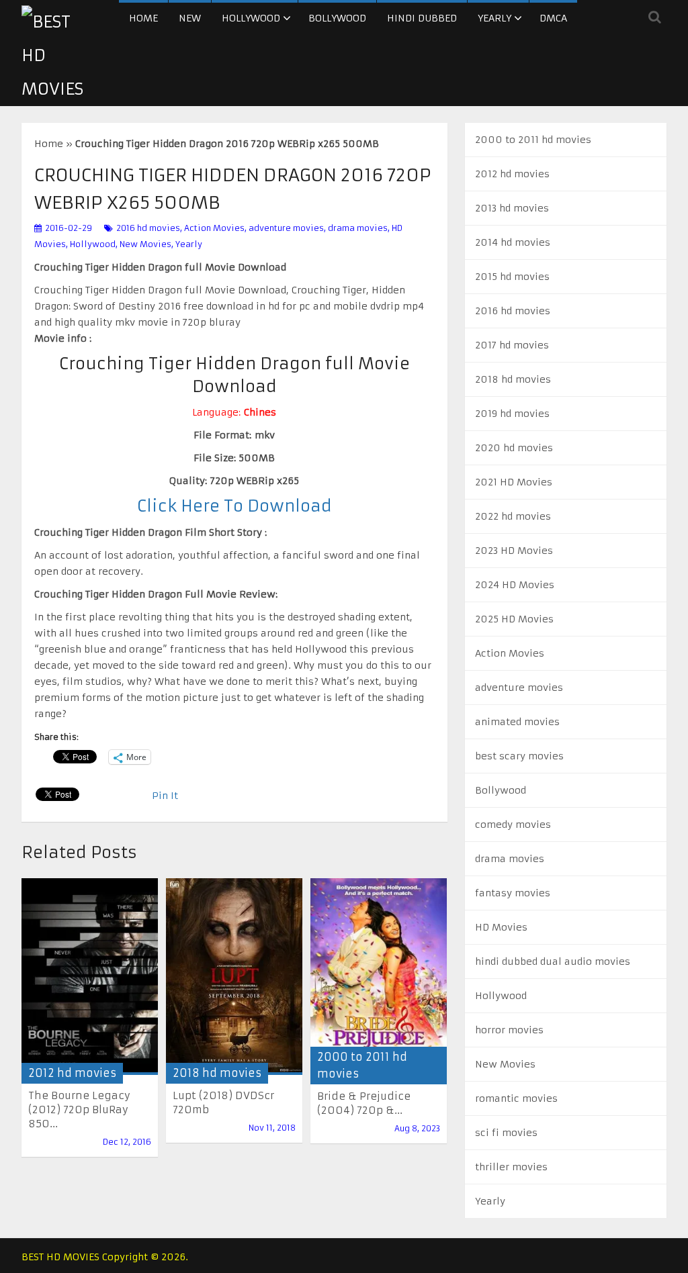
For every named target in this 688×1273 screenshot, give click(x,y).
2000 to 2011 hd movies (533, 140)
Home (143, 18)
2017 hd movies (512, 345)
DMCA (553, 18)
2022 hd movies (513, 516)
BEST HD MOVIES (60, 1257)
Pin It (165, 796)
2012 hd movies (72, 1073)
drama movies (358, 228)
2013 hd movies (512, 208)
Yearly (494, 18)
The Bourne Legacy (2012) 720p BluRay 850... (79, 1109)
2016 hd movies (148, 228)
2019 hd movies (512, 414)
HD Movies (501, 927)
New (190, 18)
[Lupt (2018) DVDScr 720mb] (234, 976)
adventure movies (286, 228)
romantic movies (516, 1098)
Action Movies (214, 228)
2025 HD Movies (514, 619)
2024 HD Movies (514, 585)
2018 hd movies (217, 1073)
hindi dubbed (422, 18)
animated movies (517, 722)
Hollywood (251, 18)
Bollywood (337, 18)
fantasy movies (512, 893)
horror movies (509, 1030)
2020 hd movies (514, 448)
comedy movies (513, 824)
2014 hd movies (512, 242)
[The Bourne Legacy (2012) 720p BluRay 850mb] (90, 976)
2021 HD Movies (513, 482)
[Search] (654, 17)
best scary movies (519, 756)
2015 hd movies (512, 277)
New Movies (145, 244)
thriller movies (511, 1167)
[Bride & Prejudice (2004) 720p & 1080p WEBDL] (378, 977)
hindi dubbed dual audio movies (552, 961)
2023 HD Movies (514, 551)
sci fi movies (506, 1133)
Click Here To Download (234, 506)
